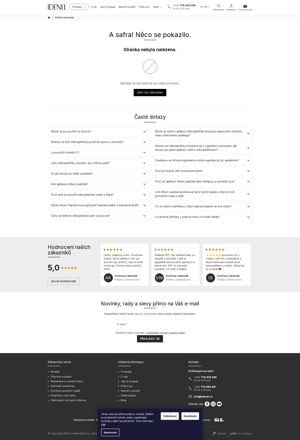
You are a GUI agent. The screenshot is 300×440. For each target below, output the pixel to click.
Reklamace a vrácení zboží (67, 381)
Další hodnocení (63, 281)
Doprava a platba (61, 376)
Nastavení (110, 432)
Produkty (126, 371)
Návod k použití (130, 390)
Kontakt (55, 371)
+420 (184, 5)
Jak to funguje (129, 381)
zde (103, 424)
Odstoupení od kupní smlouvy (68, 400)
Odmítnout (170, 416)
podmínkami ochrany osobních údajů (166, 332)
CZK (205, 7)
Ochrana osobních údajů (65, 390)
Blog (123, 400)
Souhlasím (190, 416)
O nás (124, 376)
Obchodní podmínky (63, 386)
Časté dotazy (128, 395)
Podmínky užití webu (63, 395)
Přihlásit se (150, 338)
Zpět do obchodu (150, 92)
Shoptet (221, 433)
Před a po (126, 386)
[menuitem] (79, 7)
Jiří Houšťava (244, 433)
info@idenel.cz (203, 396)
